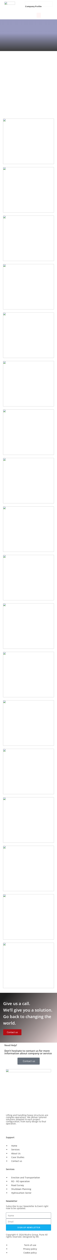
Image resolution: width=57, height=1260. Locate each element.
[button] (39, 15)
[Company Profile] (27, 3)
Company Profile (33, 6)
